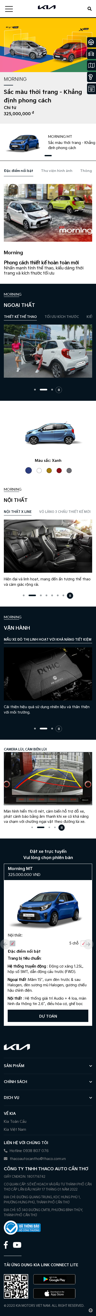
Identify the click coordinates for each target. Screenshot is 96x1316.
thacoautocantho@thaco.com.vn (37, 1159)
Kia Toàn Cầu (15, 1121)
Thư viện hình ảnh (56, 171)
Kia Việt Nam (15, 1129)
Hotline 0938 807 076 (29, 1151)
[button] (48, 156)
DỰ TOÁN (48, 1016)
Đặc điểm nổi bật (18, 171)
